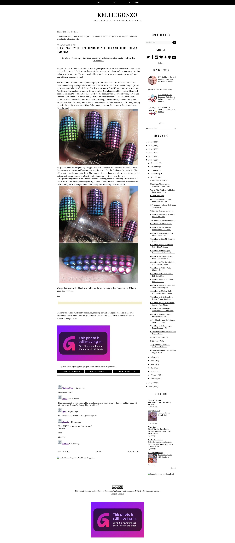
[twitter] (148, 58)
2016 (150, 142)
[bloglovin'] (161, 58)
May (153, 364)
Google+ (114, 494)
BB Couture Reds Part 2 (159, 180)
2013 (150, 153)
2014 (150, 149)
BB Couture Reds (157, 341)
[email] (174, 58)
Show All (173, 468)
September (155, 174)
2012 (150, 156)
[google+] (165, 58)
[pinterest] (170, 58)
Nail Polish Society (155, 453)
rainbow (97, 367)
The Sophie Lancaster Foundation (163, 220)
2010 (150, 383)
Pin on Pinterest (98, 371)
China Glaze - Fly (157, 196)
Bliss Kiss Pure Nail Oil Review (160, 90)
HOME (98, 2)
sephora (103, 367)
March (153, 371)
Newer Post (64, 452)
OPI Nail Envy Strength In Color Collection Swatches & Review (167, 79)
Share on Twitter (126, 371)
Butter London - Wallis (159, 337)
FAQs (115, 2)
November (155, 167)
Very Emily (152, 427)
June (153, 361)
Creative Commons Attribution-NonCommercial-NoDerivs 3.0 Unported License (128, 491)
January (154, 379)
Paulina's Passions (155, 440)
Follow (161, 63)
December (155, 163)
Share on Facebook (70, 371)
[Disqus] (98, 414)
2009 (150, 387)
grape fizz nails (154, 411)
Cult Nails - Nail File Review (161, 224)
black (65, 367)
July (152, 357)
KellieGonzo (117, 14)
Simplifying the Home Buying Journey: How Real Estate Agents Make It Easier (159, 431)
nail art (92, 367)
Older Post (134, 452)
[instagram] (157, 58)
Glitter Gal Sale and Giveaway (161, 211)
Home (98, 452)
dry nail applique (77, 367)
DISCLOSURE (134, 2)
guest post (86, 367)
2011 (150, 160)
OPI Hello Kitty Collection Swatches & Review (167, 109)
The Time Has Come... (67, 32)
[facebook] (152, 58)
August (154, 177)
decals (69, 367)
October (154, 170)
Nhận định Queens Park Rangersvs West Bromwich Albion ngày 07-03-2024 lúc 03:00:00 (160, 444)
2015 (150, 146)
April (153, 368)
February (154, 375)
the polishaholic (111, 367)
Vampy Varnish (154, 400)
